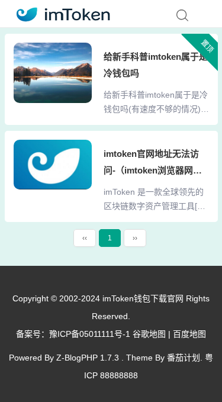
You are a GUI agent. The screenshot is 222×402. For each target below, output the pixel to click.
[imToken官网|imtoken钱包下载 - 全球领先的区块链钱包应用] (59, 12)
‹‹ (84, 238)
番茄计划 (183, 357)
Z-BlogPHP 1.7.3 (87, 357)
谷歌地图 (149, 334)
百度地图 (189, 334)
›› (135, 238)
